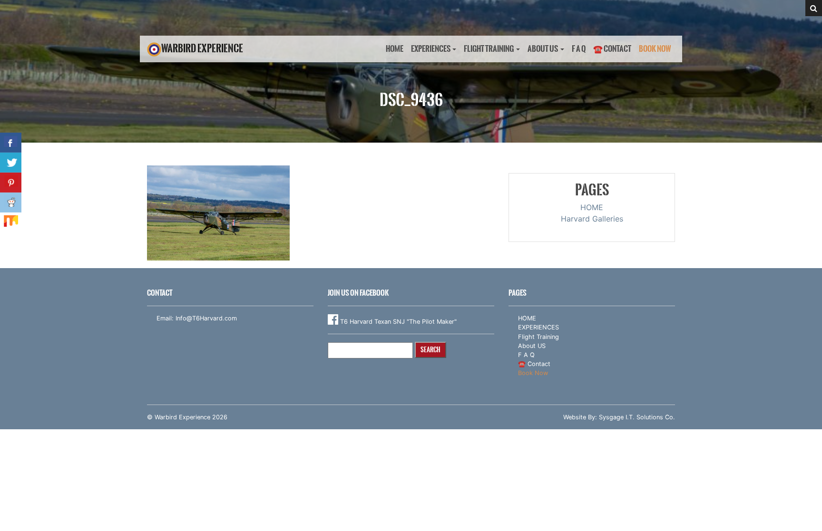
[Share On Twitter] (10, 163)
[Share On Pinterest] (10, 183)
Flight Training (489, 48)
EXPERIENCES (430, 48)
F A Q (579, 48)
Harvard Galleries (592, 218)
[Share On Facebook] (10, 143)
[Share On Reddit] (10, 202)
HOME (394, 48)
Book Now (655, 48)
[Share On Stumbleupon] (10, 222)
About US (543, 48)
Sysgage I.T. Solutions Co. (637, 417)
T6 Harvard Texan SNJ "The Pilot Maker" (397, 321)
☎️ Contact (612, 48)
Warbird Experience (202, 48)
